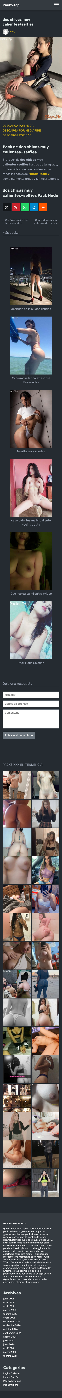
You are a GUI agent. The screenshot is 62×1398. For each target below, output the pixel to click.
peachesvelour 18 (20, 1268)
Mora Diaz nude (32, 1259)
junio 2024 (9, 1344)
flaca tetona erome (13, 1259)
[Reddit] (43, 207)
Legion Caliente (11, 1373)
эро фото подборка (21, 1265)
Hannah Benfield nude (15, 1239)
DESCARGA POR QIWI (17, 135)
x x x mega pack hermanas (30, 1245)
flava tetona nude (20, 1262)
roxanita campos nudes (35, 1279)
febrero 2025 (10, 1314)
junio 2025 (8, 1298)
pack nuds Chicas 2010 (40, 1239)
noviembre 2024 (12, 1325)
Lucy (12, 31)
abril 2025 (8, 1306)
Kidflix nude (43, 1256)
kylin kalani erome (12, 1242)
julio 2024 (8, 1340)
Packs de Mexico (12, 1381)
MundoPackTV (10, 1377)
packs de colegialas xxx (38, 1273)
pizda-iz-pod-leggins (32, 1248)
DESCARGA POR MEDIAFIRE (22, 130)
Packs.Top (11, 5)
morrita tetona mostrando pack (19, 1256)
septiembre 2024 (12, 1333)
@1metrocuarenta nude (15, 1228)
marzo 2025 (9, 1310)
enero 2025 (9, 1317)
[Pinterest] (16, 207)
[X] (7, 207)
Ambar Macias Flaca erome (17, 1276)
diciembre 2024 (11, 1321)
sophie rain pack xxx (30, 1270)
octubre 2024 (10, 1329)
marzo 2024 (9, 1352)
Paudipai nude (41, 1254)
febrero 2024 (10, 1355)
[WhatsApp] (25, 207)
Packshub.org (10, 1384)
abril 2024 (8, 1348)
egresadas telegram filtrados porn (21, 1282)
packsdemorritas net (14, 1273)
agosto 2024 (10, 1336)
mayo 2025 (9, 1302)
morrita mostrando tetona (33, 1237)
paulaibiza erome (24, 1254)
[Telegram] (34, 207)
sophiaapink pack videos (25, 1234)
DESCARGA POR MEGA (18, 126)
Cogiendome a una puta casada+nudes (45, 222)
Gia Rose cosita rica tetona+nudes (16, 222)
